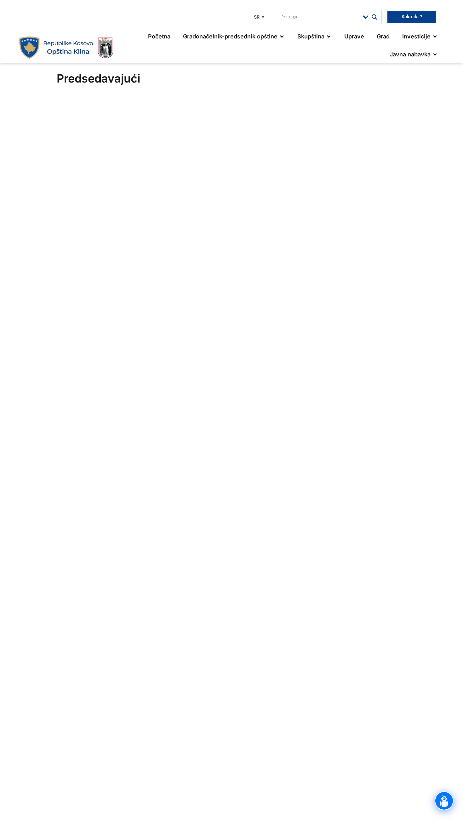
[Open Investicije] (435, 36)
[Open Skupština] (329, 36)
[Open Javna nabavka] (435, 54)
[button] (258, 16)
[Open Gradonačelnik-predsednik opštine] (282, 36)
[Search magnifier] (374, 17)
